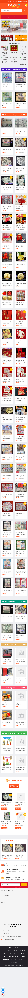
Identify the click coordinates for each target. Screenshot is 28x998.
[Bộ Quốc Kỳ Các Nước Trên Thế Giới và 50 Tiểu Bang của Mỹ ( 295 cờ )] (7, 653)
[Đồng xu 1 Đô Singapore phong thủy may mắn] (7, 411)
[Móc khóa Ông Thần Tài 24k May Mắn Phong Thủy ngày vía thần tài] (21, 761)
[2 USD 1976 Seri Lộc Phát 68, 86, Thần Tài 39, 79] (21, 123)
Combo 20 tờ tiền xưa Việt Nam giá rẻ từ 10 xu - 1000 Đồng (7, 457)
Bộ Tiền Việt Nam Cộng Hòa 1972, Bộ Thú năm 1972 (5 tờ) (7, 553)
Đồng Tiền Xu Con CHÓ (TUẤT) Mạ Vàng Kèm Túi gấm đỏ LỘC (21, 724)
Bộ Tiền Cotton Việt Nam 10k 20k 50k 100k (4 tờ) (20, 553)
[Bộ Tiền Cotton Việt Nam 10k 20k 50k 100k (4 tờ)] (21, 545)
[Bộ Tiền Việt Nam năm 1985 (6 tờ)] (7, 583)
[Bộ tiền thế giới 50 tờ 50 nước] (21, 506)
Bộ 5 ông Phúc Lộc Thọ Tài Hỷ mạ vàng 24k (20, 362)
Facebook (6, 895)
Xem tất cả (23, 69)
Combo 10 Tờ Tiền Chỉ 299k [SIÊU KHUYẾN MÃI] (21, 438)
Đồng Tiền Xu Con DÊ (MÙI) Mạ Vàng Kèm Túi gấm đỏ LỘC (7, 704)
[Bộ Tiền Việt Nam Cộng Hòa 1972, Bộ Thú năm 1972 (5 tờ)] (7, 545)
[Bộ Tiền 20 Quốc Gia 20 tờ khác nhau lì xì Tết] (7, 219)
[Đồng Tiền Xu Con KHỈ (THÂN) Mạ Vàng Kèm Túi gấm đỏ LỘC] (7, 715)
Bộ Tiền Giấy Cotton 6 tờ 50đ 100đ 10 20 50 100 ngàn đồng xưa (21, 572)
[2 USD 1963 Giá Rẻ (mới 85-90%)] (21, 161)
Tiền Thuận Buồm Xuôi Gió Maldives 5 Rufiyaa (6, 381)
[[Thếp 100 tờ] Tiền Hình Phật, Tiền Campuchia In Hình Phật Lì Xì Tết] (21, 295)
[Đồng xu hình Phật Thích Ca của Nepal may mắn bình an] (7, 295)
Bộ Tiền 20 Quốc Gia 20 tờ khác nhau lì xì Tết (6, 227)
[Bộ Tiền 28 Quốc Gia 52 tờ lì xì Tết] (21, 200)
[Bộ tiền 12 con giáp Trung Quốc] (21, 468)
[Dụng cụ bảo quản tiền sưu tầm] (7, 38)
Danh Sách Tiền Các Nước (4, 54)
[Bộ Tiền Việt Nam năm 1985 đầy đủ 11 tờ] (7, 526)
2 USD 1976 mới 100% (7, 149)
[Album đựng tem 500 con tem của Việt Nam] (7, 672)
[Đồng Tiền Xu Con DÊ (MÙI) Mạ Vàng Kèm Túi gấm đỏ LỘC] (7, 696)
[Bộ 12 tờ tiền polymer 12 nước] (7, 487)
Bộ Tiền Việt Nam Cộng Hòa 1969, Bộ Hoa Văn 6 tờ (20, 534)
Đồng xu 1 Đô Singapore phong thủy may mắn (7, 419)
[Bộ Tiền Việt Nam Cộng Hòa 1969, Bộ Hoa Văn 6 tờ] (21, 526)
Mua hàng (4, 808)
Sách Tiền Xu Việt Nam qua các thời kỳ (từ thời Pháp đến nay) (21, 680)
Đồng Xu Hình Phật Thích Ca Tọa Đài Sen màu (7, 285)
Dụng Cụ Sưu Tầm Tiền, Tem (23, 53)
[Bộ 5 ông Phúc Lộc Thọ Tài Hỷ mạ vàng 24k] (21, 353)
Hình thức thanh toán (19, 953)
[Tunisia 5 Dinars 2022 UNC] (7, 97)
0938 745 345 (6, 933)
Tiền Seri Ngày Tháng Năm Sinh (23, 64)
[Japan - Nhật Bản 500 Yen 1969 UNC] (21, 77)
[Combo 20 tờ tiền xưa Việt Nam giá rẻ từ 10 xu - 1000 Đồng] (7, 449)
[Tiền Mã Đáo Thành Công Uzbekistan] (21, 372)
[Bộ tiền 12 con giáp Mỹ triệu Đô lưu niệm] (7, 468)
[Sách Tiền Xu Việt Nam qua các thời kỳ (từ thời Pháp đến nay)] (21, 672)
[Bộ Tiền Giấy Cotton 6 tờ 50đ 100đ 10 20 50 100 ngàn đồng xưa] (21, 564)
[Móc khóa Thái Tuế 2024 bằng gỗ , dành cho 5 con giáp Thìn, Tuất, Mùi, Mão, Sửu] (21, 741)
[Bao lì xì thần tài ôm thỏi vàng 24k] (7, 334)
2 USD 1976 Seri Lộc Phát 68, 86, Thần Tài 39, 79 (21, 131)
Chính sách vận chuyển (19, 950)
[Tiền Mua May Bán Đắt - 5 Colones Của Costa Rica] (7, 391)
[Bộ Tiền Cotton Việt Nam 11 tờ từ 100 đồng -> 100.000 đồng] (7, 564)
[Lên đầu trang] (23, 995)
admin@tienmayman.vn (8, 939)
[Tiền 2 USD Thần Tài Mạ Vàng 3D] (7, 238)
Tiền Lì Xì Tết (14, 52)
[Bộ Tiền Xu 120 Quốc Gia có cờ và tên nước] (21, 449)
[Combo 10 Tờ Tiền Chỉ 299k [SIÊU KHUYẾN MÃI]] (21, 430)
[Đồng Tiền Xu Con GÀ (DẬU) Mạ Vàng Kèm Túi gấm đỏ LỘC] (21, 696)
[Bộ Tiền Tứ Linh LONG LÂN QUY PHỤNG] (21, 411)
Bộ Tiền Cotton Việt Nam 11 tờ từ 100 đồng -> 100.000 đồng (7, 572)
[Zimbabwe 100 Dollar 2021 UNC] (21, 97)
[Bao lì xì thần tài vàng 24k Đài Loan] (21, 315)
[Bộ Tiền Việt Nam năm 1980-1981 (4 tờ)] (21, 583)
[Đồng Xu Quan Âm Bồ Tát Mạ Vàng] (7, 257)
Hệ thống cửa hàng (23, 1)
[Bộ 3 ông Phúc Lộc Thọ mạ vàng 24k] (7, 353)
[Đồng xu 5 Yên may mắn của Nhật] (21, 391)
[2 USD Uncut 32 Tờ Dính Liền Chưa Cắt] (21, 180)
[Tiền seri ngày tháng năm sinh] (21, 38)
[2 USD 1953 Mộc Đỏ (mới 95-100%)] (7, 161)
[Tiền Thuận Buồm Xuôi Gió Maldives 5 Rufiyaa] (7, 372)
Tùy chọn (18, 828)
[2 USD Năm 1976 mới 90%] (7, 123)
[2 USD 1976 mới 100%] (7, 142)
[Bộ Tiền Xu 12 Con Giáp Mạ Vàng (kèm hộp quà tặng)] (21, 219)
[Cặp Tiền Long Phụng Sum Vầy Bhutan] (7, 430)
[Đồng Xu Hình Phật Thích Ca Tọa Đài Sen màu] (7, 276)
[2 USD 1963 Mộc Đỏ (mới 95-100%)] (21, 142)
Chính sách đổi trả (8, 953)
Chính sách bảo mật (7, 950)
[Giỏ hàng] (26, 5)
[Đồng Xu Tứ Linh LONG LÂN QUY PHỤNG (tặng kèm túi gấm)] (21, 238)
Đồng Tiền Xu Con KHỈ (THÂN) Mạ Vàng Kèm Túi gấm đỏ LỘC (7, 724)
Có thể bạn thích (7, 840)
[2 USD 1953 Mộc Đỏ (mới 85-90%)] (7, 180)
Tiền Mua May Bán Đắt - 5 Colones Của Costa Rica (6, 400)
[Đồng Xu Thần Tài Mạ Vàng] (21, 276)
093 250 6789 (6, 930)
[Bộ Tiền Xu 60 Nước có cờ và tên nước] (21, 487)
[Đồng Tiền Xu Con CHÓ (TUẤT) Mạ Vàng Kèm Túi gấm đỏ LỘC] (21, 715)
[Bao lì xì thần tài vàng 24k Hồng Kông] (7, 315)
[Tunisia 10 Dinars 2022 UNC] (7, 77)
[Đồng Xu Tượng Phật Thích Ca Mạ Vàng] (21, 257)
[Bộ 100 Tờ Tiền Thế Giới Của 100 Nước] (7, 506)
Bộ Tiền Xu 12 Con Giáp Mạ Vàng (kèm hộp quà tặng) (20, 227)
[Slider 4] (14, 26)
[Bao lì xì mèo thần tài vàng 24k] (21, 334)
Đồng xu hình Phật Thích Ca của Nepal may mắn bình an (6, 304)
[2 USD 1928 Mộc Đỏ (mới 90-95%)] (7, 200)
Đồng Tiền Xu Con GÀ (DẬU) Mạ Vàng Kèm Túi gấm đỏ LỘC (21, 704)
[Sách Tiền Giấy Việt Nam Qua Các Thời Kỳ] (21, 653)
